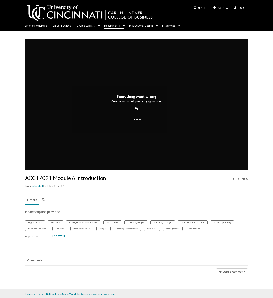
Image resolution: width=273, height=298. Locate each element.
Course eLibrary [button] (86, 25)
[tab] (32, 200)
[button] (200, 8)
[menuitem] (39, 25)
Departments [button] (112, 25)
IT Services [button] (168, 25)
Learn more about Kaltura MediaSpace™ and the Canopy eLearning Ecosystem (70, 293)
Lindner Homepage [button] (36, 25)
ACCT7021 (58, 236)
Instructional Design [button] (141, 25)
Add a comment (233, 271)
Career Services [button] (62, 25)
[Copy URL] (136, 109)
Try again (136, 118)
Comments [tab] (35, 260)
